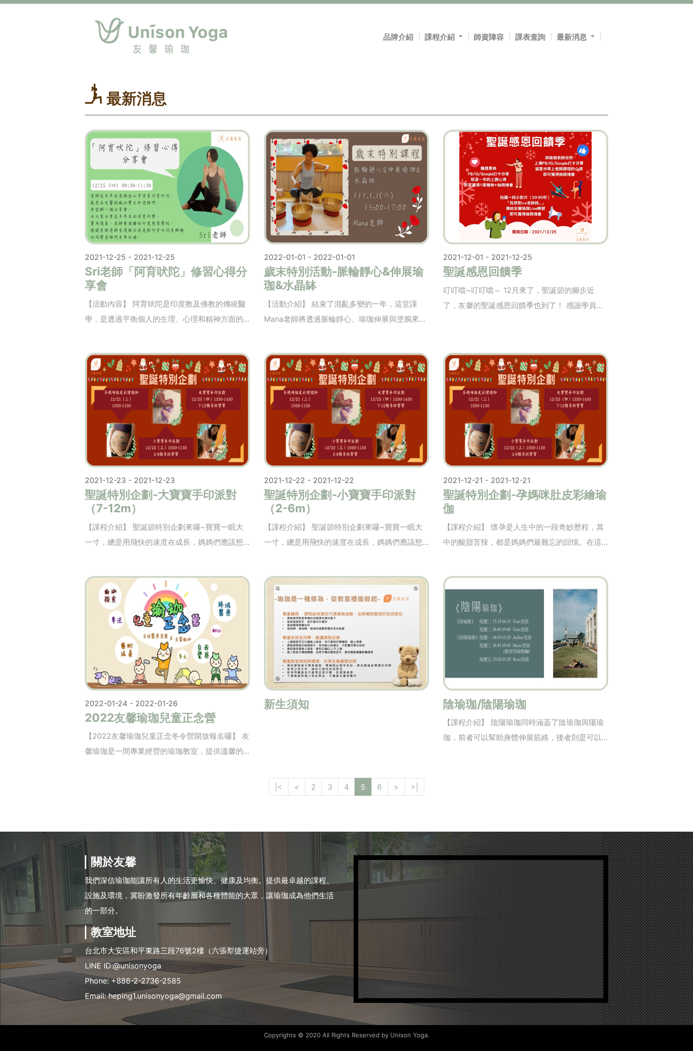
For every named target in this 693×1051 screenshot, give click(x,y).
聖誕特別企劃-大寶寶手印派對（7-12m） (161, 501)
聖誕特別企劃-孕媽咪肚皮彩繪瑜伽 (525, 501)
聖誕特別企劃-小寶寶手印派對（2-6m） (340, 501)
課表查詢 (530, 37)
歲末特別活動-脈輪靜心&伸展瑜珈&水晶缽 (344, 278)
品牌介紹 (398, 37)
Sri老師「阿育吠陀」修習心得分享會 (166, 278)
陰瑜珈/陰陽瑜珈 (485, 704)
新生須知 (286, 704)
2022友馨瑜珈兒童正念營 (150, 718)
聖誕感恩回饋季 (482, 271)
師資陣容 (489, 37)
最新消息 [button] (573, 37)
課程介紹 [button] (441, 37)
